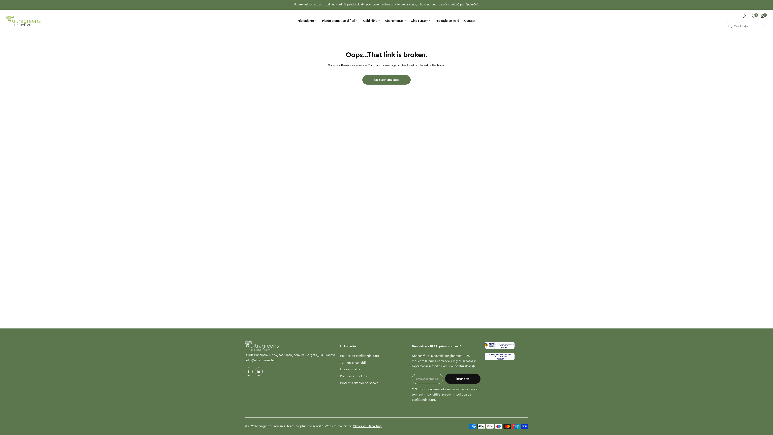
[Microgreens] (23, 21)
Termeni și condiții (353, 362)
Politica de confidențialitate (359, 355)
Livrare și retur (350, 369)
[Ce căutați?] (730, 26)
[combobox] (745, 26)
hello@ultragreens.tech (261, 360)
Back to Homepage (386, 79)
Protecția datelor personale (359, 383)
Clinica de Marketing (367, 426)
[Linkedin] (259, 372)
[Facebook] (249, 372)
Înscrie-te (462, 379)
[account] (744, 16)
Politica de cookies (353, 376)
